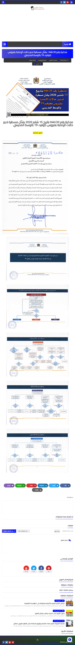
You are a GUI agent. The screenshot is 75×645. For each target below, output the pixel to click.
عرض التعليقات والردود (8, 531)
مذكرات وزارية (32, 60)
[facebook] (61, 2)
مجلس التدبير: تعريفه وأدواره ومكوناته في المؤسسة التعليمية (44, 603)
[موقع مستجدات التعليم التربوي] (37, 8)
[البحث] (3, 2)
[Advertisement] (37, 26)
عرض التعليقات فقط (23, 531)
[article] (21, 507)
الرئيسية (66, 44)
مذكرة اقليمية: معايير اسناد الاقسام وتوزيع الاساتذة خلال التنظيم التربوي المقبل (39, 623)
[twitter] (64, 2)
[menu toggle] (71, 2)
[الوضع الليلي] (69, 639)
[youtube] (9, 642)
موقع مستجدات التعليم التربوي (49, 642)
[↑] (37, 639)
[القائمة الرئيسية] (4, 44)
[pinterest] (67, 2)
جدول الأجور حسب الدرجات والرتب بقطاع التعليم (50, 613)
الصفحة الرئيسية (42, 60)
